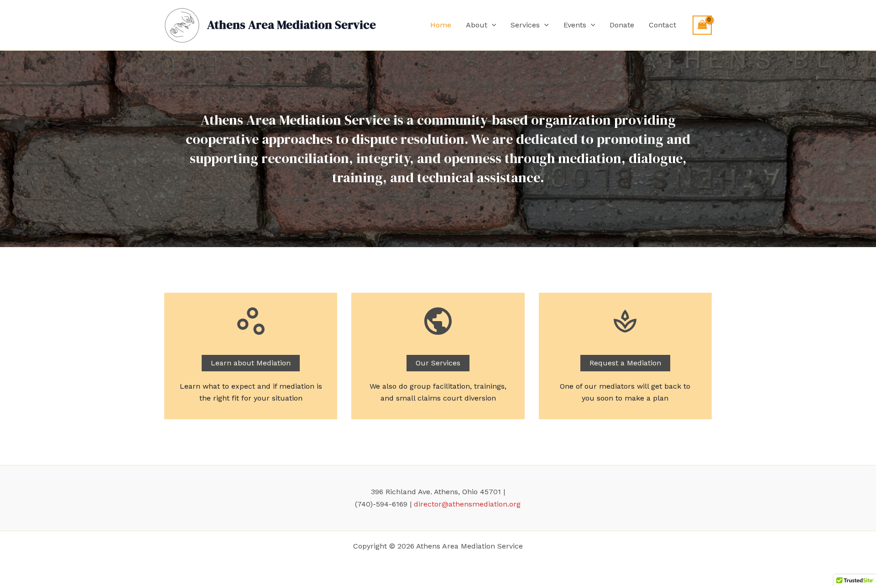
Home (440, 25)
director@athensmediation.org (467, 504)
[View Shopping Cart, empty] (702, 25)
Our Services (438, 363)
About (476, 25)
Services (525, 25)
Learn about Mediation (251, 363)
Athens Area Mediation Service (291, 24)
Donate (622, 25)
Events (574, 25)
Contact (662, 25)
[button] (491, 25)
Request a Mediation (625, 363)
